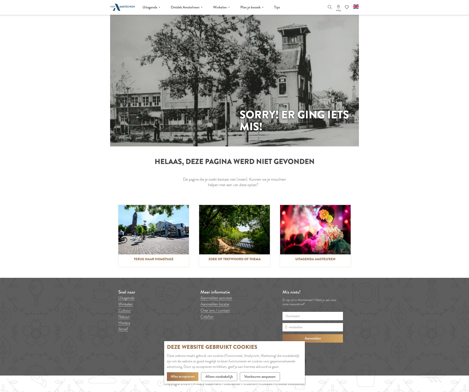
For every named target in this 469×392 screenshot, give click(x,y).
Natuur (124, 316)
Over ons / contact (215, 310)
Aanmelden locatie (214, 304)
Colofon (206, 316)
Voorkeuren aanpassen (260, 376)
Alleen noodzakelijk (219, 376)
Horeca (124, 323)
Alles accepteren (183, 376)
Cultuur (124, 310)
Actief (123, 329)
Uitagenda (126, 298)
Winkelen (125, 304)
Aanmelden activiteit (216, 298)
